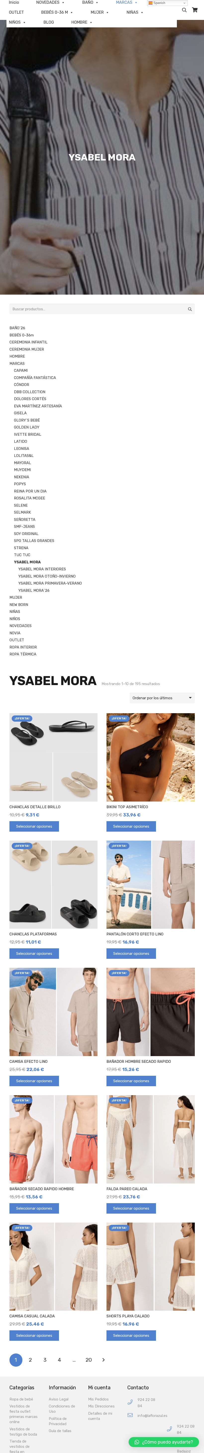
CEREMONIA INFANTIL (28, 342)
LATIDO (20, 441)
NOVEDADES (20, 626)
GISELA (20, 413)
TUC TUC (22, 555)
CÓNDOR (21, 384)
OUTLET (16, 12)
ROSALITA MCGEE (29, 498)
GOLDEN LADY (26, 427)
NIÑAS (132, 12)
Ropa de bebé (21, 1399)
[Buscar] (184, 10)
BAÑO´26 (17, 328)
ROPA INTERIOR (23, 647)
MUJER (97, 12)
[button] (164, 1442)
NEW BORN (18, 604)
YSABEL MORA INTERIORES (42, 569)
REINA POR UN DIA (30, 491)
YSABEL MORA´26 (34, 590)
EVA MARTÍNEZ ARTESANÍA (38, 406)
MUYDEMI (22, 470)
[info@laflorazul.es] (132, 1416)
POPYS (20, 484)
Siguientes (103, 1360)
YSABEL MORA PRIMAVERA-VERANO (50, 583)
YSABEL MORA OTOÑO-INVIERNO (47, 576)
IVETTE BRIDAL (27, 434)
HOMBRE (79, 22)
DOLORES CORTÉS (30, 399)
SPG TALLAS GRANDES (34, 540)
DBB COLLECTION (29, 392)
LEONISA (21, 448)
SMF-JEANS (24, 526)
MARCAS (17, 363)
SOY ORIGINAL (26, 534)
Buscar (189, 309)
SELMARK (22, 512)
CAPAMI (21, 370)
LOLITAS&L (24, 455)
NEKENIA (21, 477)
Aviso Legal (58, 1399)
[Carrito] (194, 10)
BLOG (49, 22)
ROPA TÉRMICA (22, 654)
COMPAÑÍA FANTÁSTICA (35, 378)
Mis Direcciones (101, 1406)
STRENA (21, 548)
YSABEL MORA (27, 562)
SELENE (21, 505)
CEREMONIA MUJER (26, 349)
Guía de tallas (60, 1431)
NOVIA (14, 633)
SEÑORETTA (24, 519)
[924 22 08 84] (132, 1403)
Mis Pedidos (98, 1399)
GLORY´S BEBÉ (27, 420)
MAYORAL (22, 463)
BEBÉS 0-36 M (54, 12)
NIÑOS (15, 22)
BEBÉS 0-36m (21, 335)
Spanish (159, 3)
